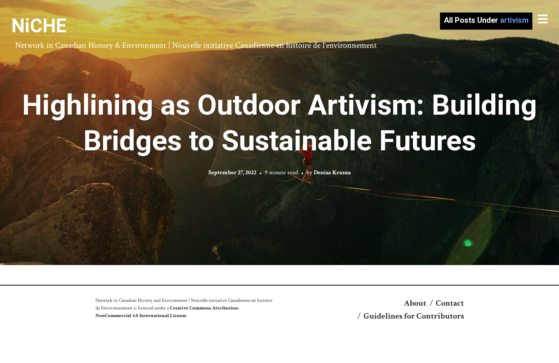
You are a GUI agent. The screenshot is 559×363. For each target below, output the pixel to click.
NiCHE (39, 26)
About (415, 303)
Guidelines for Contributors (414, 316)
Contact (450, 303)
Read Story (280, 132)
